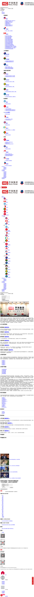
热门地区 (3, 12)
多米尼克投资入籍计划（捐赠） (10, 81)
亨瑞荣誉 (5, 173)
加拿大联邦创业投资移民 (9, 42)
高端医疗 (3, 411)
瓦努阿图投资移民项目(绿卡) (9, 61)
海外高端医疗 (4, 372)
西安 (2, 515)
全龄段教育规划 (4, 369)
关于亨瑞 (3, 170)
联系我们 (5, 286)
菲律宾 (7, 163)
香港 (2, 499)
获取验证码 (3, 299)
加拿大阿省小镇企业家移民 (9, 48)
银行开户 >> (4, 402)
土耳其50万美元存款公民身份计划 (10, 110)
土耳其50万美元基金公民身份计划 (10, 109)
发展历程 (5, 172)
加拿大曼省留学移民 (8, 38)
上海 (2, 513)
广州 (2, 496)
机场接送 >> (4, 397)
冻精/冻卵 (3, 412)
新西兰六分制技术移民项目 (9, 67)
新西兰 (7, 65)
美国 (7, 18)
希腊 (7, 102)
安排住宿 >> (4, 398)
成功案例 (3, 281)
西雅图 (14, 524)
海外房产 (3, 290)
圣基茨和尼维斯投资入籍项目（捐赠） (11, 91)
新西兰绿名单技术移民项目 (9, 68)
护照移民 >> (4, 361)
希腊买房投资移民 (8, 103)
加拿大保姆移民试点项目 (9, 43)
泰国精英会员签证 (8, 148)
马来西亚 (7, 158)
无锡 (2, 508)
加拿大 (7, 34)
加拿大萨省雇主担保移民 (9, 39)
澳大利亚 (7, 54)
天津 (2, 500)
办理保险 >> (4, 405)
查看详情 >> (7, 418)
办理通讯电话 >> (4, 399)
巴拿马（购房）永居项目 (9, 30)
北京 (2, 495)
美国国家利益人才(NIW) (8, 22)
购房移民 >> (4, 362)
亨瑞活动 (5, 280)
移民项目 (3, 13)
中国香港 (7, 140)
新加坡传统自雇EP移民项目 (9, 154)
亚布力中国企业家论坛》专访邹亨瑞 (14, 459)
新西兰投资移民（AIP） (8, 66)
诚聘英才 (5, 287)
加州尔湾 (5, 524)
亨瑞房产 (3, 592)
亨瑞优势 (5, 174)
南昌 (2, 497)
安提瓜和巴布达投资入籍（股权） (10, 76)
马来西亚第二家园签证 (8, 160)
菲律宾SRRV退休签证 (8, 165)
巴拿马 (9, 224)
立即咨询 (6, 596)
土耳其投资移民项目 (8, 108)
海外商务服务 (4, 373)
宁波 (2, 505)
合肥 (2, 503)
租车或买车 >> (4, 400)
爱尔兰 (7, 128)
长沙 (2, 512)
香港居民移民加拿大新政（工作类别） (11, 46)
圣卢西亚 (7, 94)
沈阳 (2, 501)
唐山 (2, 502)
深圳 (2, 509)
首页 (2, 11)
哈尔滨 (3, 516)
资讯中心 (3, 166)
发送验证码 (11, 487)
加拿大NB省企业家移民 (8, 36)
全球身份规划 (4, 370)
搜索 (12, 8)
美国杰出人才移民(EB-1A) (9, 21)
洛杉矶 (3, 524)
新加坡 (7, 152)
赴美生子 (3, 413)
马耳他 (7, 117)
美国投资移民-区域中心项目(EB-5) (10, 20)
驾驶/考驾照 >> (4, 403)
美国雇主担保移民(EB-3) (8, 25)
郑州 (2, 507)
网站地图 (5, 288)
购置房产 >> (4, 406)
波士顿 (12, 524)
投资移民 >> (4, 360)
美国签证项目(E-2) (8, 23)
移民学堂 (3, 178)
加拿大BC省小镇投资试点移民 (9, 45)
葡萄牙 (9, 112)
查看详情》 (7, 327)
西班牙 (7, 133)
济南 (2, 514)
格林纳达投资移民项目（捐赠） (10, 86)
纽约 (7, 524)
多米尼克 (7, 79)
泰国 (7, 147)
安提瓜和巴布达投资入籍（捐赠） (10, 75)
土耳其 (7, 107)
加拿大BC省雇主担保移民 (9, 41)
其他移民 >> (4, 364)
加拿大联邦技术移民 (8, 35)
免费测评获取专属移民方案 (5, 300)
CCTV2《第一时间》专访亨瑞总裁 (14, 465)
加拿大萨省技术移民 (8, 37)
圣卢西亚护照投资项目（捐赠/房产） (10, 96)
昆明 (2, 506)
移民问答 (5, 168)
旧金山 (9, 524)
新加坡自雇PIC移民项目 (8, 155)
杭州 (2, 510)
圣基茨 (7, 89)
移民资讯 (5, 167)
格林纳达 (9, 272)
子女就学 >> (4, 404)
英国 (7, 123)
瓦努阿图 (7, 59)
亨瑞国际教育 (4, 177)
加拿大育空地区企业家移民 (9, 44)
